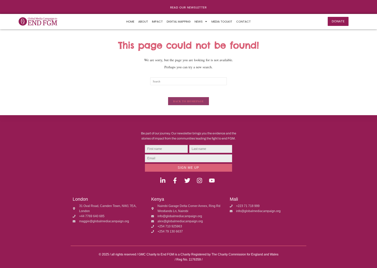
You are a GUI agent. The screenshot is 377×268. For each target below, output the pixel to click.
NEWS (199, 21)
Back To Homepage (188, 101)
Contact (243, 21)
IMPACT (157, 21)
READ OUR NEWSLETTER (188, 7)
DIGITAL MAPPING (179, 21)
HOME (130, 21)
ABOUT (143, 21)
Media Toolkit (221, 21)
